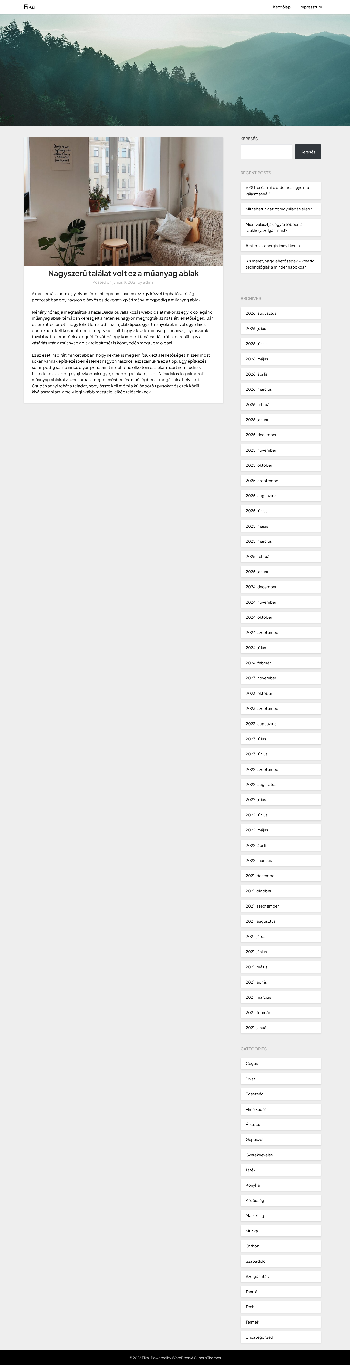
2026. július (256, 328)
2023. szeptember (263, 708)
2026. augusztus (261, 313)
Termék (252, 1321)
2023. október (259, 693)
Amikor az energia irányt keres (273, 245)
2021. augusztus (261, 921)
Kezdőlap (282, 6)
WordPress (181, 1357)
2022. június (257, 814)
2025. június (257, 510)
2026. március (259, 389)
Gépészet (255, 1139)
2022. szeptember (263, 769)
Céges (252, 1063)
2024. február (258, 662)
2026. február (258, 404)
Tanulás (253, 1291)
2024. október (259, 617)
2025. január (257, 571)
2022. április (257, 845)
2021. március (258, 997)
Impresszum (311, 6)
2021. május (256, 966)
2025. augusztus (261, 495)
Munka (252, 1230)
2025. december (261, 434)
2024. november (261, 602)
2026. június (257, 343)
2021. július (255, 936)
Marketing (255, 1215)
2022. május (257, 829)
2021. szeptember (262, 905)
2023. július (256, 738)
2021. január (257, 1027)
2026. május (257, 358)
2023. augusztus (261, 723)
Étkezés (253, 1124)
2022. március (259, 860)
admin (149, 282)
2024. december (261, 586)
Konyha (253, 1184)
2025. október (259, 465)
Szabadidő (256, 1261)
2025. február (258, 556)
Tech (250, 1306)
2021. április (256, 981)
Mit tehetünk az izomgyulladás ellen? (279, 208)
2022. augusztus (261, 784)
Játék (250, 1169)
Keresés (249, 138)
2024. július (256, 647)
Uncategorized (259, 1337)
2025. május (257, 526)
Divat (250, 1078)
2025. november (261, 449)
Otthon (252, 1245)
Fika (29, 6)
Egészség (255, 1093)
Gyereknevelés (259, 1154)
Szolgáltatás (257, 1276)
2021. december (261, 875)
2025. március (259, 541)
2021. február (258, 1012)
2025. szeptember (263, 480)
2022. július (256, 799)
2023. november (261, 677)
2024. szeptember (263, 632)
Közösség (255, 1200)
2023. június (257, 753)
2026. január (257, 419)
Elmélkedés (256, 1109)
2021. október (258, 890)
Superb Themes (207, 1357)
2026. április (257, 373)
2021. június (256, 951)
